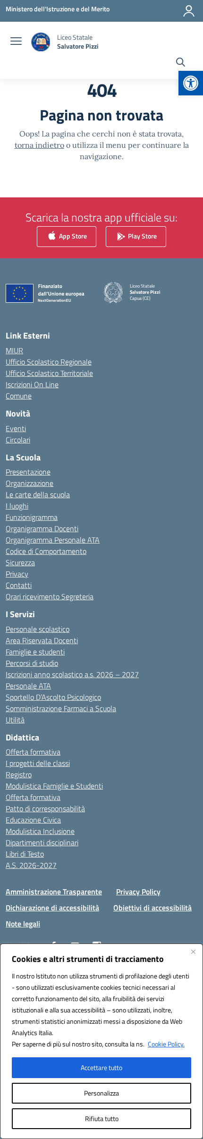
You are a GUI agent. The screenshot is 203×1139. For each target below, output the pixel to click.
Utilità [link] (15, 719)
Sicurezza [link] (20, 562)
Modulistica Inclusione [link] (40, 831)
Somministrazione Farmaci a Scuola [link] (61, 708)
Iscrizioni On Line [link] (32, 384)
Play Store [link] (142, 236)
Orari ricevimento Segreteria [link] (49, 596)
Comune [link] (19, 395)
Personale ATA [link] (28, 685)
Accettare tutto (101, 1067)
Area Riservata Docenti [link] (42, 640)
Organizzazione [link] (29, 483)
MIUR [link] (14, 350)
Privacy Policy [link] (138, 891)
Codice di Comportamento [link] (46, 551)
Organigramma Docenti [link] (42, 528)
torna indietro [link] (39, 145)
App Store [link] (72, 236)
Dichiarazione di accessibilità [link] (52, 907)
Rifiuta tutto (101, 1118)
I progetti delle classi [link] (38, 763)
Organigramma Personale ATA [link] (53, 539)
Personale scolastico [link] (37, 629)
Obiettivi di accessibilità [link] (152, 907)
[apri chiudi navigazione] (16, 42)
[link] (190, 83)
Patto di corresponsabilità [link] (45, 808)
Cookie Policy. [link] (166, 1044)
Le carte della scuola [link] (38, 494)
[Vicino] (193, 951)
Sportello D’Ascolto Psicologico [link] (53, 697)
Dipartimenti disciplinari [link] (42, 842)
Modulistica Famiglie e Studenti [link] (54, 785)
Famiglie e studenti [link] (35, 651)
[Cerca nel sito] (180, 63)
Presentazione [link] (28, 471)
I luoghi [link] (17, 505)
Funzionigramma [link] (32, 517)
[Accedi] (188, 11)
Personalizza (101, 1093)
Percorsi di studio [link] (32, 663)
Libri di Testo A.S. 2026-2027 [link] (31, 859)
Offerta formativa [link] (33, 751)
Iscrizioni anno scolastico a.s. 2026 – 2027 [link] (72, 674)
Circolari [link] (18, 439)
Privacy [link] (17, 573)
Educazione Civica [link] (33, 819)
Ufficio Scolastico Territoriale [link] (49, 373)
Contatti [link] (19, 585)
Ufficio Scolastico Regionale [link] (49, 361)
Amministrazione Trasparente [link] (54, 891)
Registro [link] (19, 774)
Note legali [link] (23, 923)
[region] (101, 1041)
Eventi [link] (16, 428)
